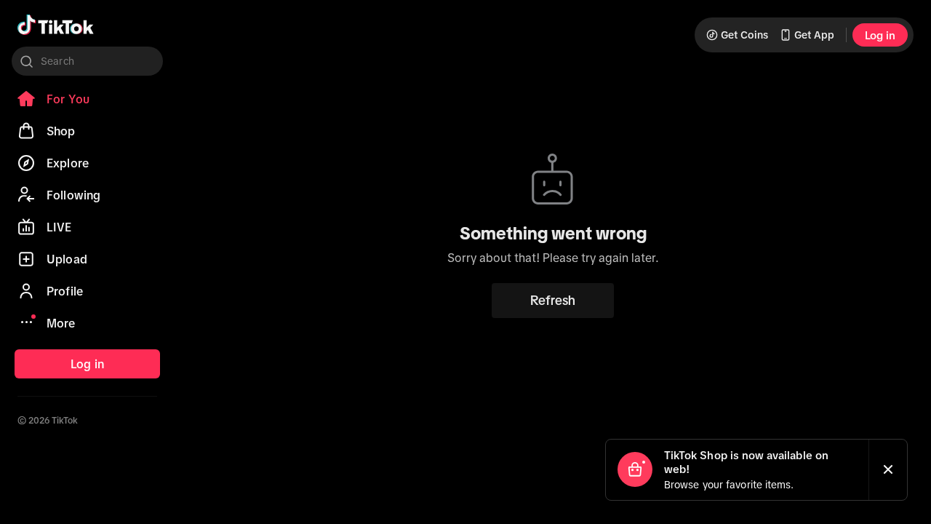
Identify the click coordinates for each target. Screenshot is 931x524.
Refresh (552, 300)
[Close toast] (888, 470)
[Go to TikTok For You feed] (55, 25)
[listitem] (87, 99)
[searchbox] (87, 61)
